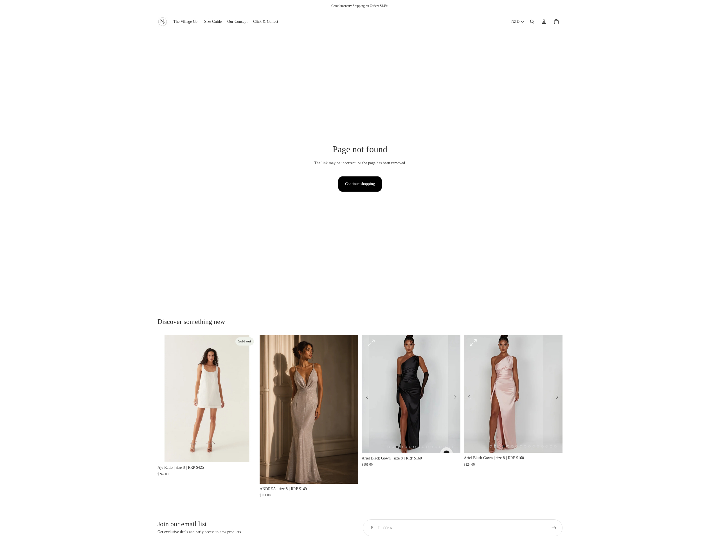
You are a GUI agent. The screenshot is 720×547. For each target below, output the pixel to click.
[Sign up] (554, 528)
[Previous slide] (166, 399)
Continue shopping (360, 184)
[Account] (544, 21)
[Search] (532, 21)
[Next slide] (247, 399)
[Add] (350, 475)
